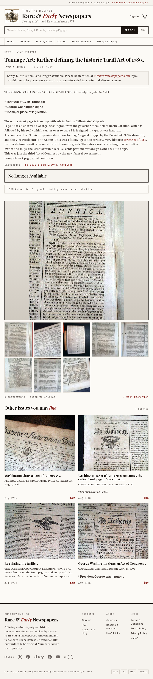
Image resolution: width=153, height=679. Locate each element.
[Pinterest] (28, 657)
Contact (86, 619)
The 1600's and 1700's (40, 164)
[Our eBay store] (39, 657)
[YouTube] (58, 657)
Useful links (113, 633)
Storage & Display (107, 41)
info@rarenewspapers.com (112, 76)
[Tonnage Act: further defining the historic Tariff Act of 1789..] (18, 339)
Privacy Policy (139, 633)
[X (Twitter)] (20, 657)
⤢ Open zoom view (136, 396)
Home (10, 41)
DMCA (134, 637)
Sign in (134, 16)
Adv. (143, 30)
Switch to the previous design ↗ (130, 2)
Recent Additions (81, 41)
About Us (25, 41)
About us (111, 619)
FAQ (84, 624)
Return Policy (138, 628)
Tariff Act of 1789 (135, 140)
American (66, 164)
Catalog (61, 41)
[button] (76, 260)
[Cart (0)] (145, 16)
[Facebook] (50, 657)
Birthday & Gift (44, 41)
